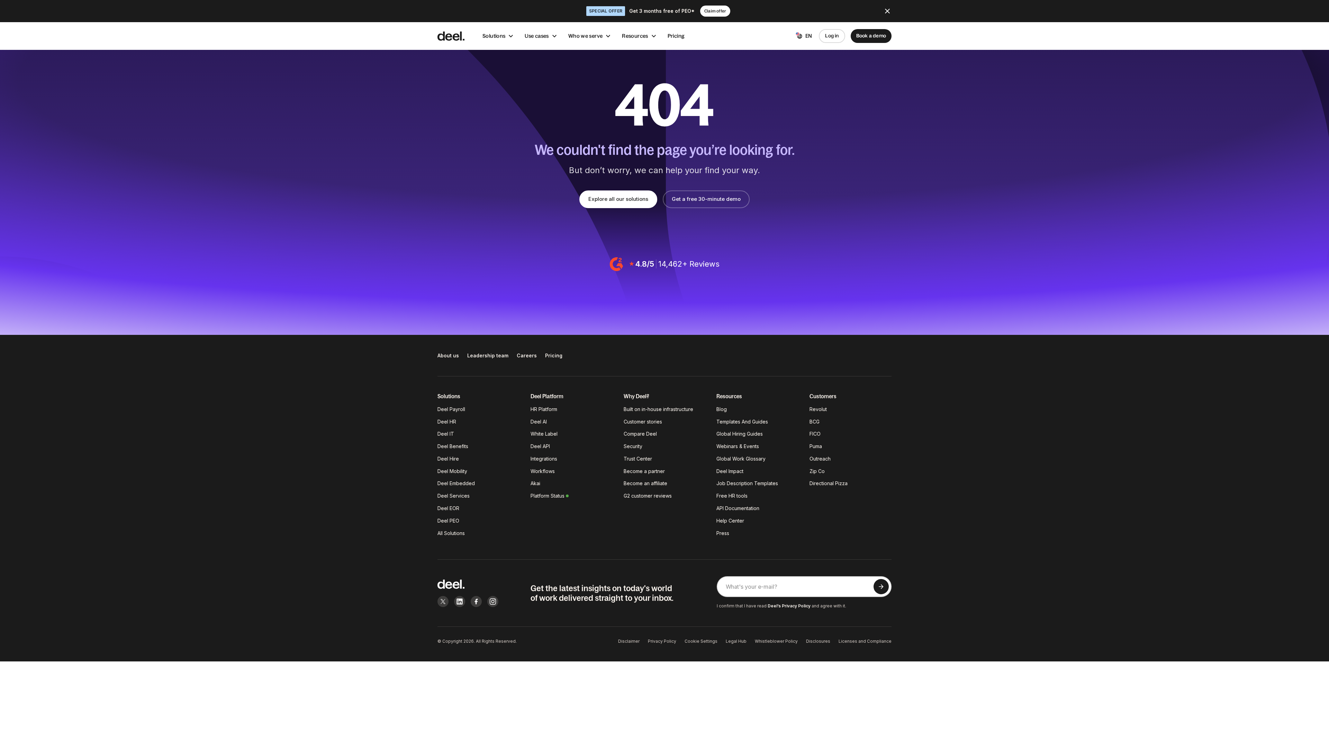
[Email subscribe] (881, 586)
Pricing (676, 36)
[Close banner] (887, 11)
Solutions (493, 36)
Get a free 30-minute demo (706, 199)
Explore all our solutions (618, 199)
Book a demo (871, 35)
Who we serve (585, 36)
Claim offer (715, 11)
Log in (832, 35)
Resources (635, 36)
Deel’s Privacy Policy (789, 605)
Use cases (537, 36)
